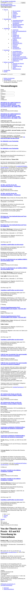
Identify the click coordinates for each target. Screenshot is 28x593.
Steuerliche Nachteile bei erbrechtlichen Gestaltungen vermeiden (11, 470)
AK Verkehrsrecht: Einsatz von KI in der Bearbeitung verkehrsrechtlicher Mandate (11, 394)
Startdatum (3, 91)
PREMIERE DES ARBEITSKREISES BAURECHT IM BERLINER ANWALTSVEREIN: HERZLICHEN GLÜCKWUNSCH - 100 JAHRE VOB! (11, 104)
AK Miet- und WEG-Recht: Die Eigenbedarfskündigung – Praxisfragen (11, 185)
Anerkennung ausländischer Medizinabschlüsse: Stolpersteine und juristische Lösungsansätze (13, 427)
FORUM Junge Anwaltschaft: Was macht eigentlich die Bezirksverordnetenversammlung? (14, 355)
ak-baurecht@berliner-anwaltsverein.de (13, 137)
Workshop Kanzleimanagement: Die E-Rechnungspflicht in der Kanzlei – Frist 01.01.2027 (13, 308)
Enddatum (3, 93)
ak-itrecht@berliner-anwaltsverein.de (11, 551)
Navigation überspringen (6, 4)
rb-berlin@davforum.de (18, 387)
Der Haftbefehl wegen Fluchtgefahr (10, 141)
